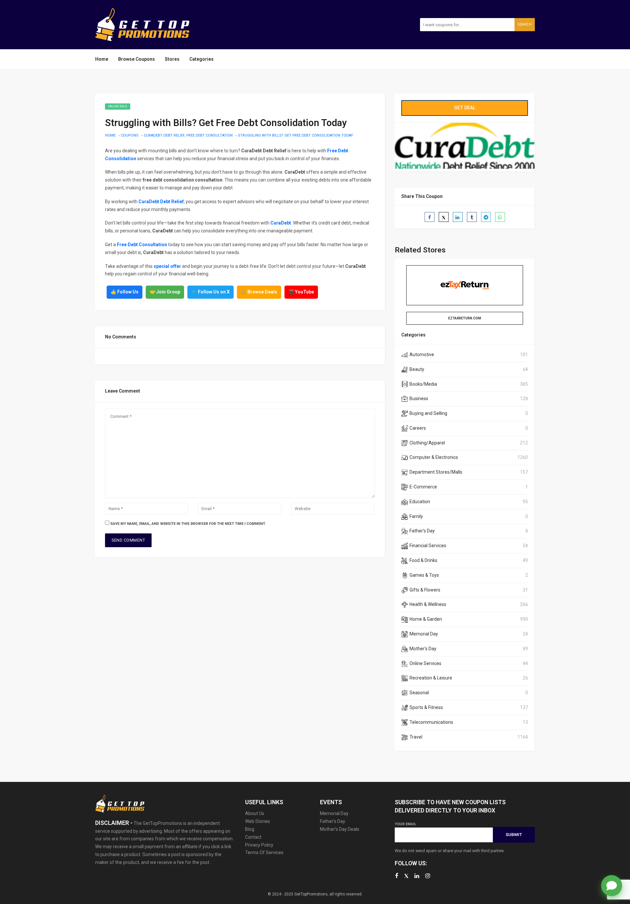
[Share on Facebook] (429, 217)
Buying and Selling (428, 413)
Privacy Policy (259, 845)
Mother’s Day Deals (339, 829)
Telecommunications (431, 722)
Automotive (422, 354)
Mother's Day (423, 648)
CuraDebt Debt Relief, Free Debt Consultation (188, 135)
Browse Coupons (136, 59)
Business (419, 398)
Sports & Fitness (426, 707)
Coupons (129, 135)
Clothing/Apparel (427, 442)
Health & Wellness (428, 604)
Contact (253, 837)
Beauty (417, 369)
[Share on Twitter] (444, 217)
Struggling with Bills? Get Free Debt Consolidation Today (295, 135)
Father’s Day (332, 821)
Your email (405, 824)
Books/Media (423, 384)
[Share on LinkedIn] (458, 217)
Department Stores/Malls (436, 472)
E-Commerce (423, 486)
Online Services (425, 663)
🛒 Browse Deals (259, 291)
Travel (416, 737)
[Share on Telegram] (486, 217)
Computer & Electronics (434, 457)
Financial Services (428, 545)
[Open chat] (611, 885)
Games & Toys (424, 575)
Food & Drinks (423, 560)
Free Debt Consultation (142, 244)
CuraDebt (280, 223)
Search (525, 24)
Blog (249, 829)
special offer (167, 266)
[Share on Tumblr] (472, 217)
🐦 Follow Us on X (210, 291)
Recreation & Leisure (431, 677)
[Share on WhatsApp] (500, 217)
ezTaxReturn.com (464, 318)
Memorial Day (424, 633)
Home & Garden (426, 619)
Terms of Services (264, 852)
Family (416, 516)
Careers (418, 428)
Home (101, 59)
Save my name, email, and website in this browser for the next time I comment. (188, 524)
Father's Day (422, 530)
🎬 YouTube (301, 291)
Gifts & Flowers (425, 589)
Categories (201, 59)
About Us (254, 813)
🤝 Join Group (165, 291)
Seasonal (419, 692)
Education (420, 501)
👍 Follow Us (124, 291)
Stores (172, 59)
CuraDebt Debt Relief (161, 201)
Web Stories (257, 821)
